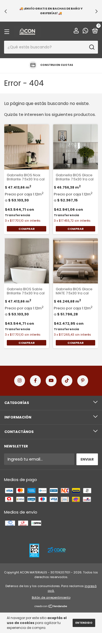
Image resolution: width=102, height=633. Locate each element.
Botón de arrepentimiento (51, 597)
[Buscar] (91, 47)
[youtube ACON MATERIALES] (51, 380)
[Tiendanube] (51, 606)
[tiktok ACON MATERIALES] (66, 380)
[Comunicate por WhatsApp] (85, 31)
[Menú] (7, 31)
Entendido (83, 623)
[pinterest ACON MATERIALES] (82, 380)
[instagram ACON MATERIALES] (19, 380)
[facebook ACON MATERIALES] (35, 380)
